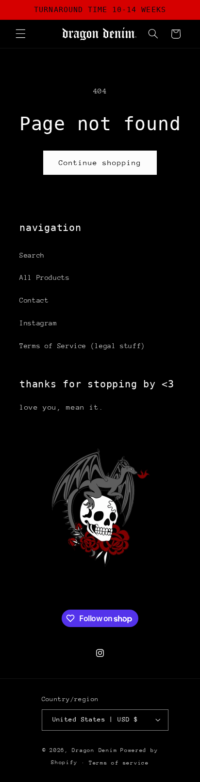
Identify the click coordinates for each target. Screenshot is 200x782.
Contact (34, 300)
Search (32, 255)
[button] (20, 34)
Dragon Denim (94, 750)
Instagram (38, 323)
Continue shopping (100, 162)
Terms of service (119, 763)
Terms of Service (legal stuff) (82, 346)
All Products (44, 277)
